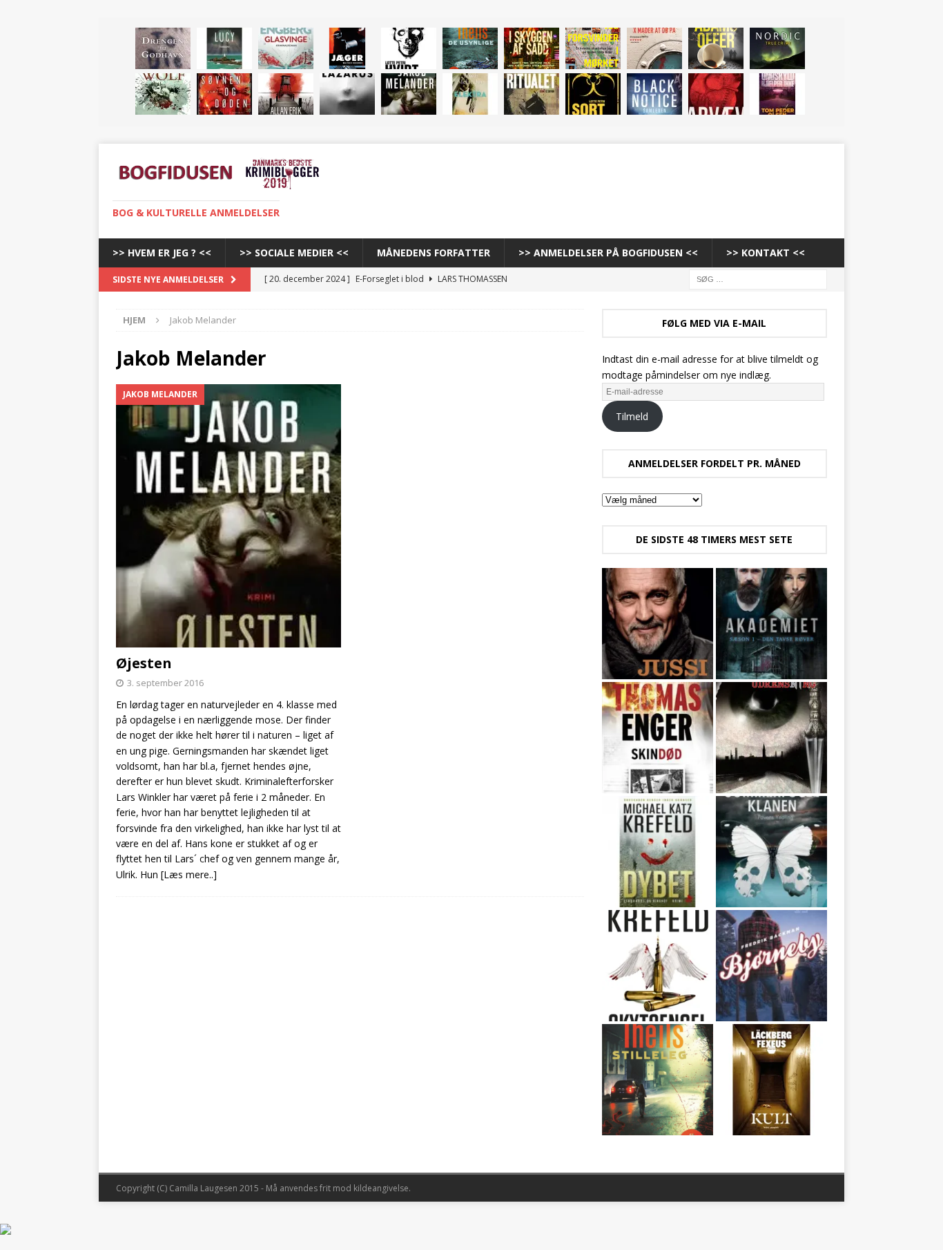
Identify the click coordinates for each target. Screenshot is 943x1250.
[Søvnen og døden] (224, 94)
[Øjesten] (408, 94)
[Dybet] (657, 851)
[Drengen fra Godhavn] (163, 48)
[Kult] (771, 1079)
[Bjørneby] (771, 965)
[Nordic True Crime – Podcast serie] (777, 48)
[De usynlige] (470, 48)
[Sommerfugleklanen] (771, 851)
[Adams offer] (715, 48)
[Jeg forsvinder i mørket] (593, 48)
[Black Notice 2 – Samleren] (654, 94)
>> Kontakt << (765, 252)
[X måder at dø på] (654, 48)
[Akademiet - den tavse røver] (771, 623)
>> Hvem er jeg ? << (162, 252)
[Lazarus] (347, 94)
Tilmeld (632, 416)
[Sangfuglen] (163, 94)
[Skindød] (657, 737)
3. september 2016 (165, 682)
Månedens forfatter (433, 252)
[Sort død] (593, 94)
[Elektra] (470, 94)
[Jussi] (657, 623)
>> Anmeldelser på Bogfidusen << (608, 252)
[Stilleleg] (657, 1079)
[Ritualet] (531, 94)
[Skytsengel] (657, 965)
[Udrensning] (771, 737)
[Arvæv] (715, 94)
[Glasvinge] (285, 48)
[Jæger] (347, 48)
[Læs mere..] (189, 874)
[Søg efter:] (758, 278)
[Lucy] (224, 48)
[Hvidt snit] (408, 48)
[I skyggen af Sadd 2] (531, 48)
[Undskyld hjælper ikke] (777, 94)
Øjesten (144, 663)
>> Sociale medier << (294, 252)
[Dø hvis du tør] (285, 94)
